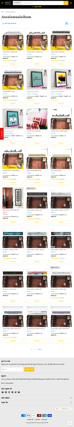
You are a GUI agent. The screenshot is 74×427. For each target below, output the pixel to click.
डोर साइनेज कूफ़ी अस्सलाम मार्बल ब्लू (35, 329)
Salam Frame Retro (32, 91)
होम (2, 12)
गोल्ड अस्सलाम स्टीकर (56, 171)
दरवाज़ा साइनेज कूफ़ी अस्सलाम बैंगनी (60, 329)
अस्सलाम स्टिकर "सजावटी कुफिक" (11, 171)
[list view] (71, 23)
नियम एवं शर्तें (44, 419)
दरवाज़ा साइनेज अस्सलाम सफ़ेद (58, 289)
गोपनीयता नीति (30, 419)
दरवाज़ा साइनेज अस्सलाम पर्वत (58, 250)
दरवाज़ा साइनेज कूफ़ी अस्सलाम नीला (11, 329)
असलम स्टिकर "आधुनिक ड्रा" (10, 52)
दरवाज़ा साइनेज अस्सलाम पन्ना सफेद (60, 210)
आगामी (39, 349)
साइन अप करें (29, 369)
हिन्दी (57, 409)
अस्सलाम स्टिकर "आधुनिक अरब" (35, 52)
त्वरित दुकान (12, 64)
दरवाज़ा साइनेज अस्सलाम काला (34, 210)
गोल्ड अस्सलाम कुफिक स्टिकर (34, 171)
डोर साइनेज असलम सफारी (9, 289)
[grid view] (67, 23)
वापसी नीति (37, 419)
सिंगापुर (66, 409)
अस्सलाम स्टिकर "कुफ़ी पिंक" (34, 131)
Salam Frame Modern (57, 91)
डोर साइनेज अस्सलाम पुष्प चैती (10, 250)
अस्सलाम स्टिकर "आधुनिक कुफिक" (59, 131)
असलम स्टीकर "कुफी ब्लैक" (57, 52)
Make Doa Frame (8, 131)
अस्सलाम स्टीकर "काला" (9, 91)
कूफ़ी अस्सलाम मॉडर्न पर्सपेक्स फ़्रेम (11, 210)
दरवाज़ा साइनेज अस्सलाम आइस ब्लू (35, 250)
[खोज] (66, 3)
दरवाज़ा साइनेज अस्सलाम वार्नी (34, 289)
